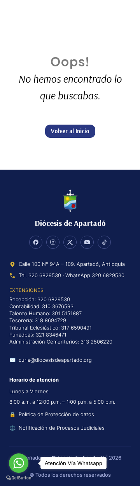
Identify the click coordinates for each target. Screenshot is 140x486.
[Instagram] (53, 242)
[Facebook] (35, 242)
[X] (70, 242)
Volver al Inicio (70, 131)
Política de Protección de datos (56, 414)
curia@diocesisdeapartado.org (55, 360)
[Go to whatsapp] (18, 463)
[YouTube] (87, 242)
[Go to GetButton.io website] (18, 478)
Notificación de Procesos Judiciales (62, 428)
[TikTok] (104, 242)
